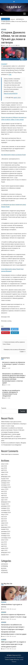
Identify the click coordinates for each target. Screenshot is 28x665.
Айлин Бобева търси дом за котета (11, 421)
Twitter (15, 329)
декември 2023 (5, 531)
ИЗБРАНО (4, 570)
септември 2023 (6, 537)
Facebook (6, 329)
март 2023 (4, 550)
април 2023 (4, 548)
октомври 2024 (5, 510)
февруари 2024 (5, 527)
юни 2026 (4, 468)
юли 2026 (4, 466)
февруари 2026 (5, 476)
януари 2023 (5, 554)
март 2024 (4, 525)
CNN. (9, 74)
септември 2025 (6, 487)
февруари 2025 (5, 502)
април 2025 (4, 497)
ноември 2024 (5, 508)
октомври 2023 (5, 535)
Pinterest (6, 332)
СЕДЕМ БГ (14, 7)
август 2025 (4, 489)
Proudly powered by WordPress (14, 657)
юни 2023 (4, 544)
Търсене (3, 408)
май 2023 (4, 546)
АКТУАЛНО (3, 29)
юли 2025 (4, 491)
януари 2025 (5, 504)
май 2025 (4, 495)
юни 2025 (4, 493)
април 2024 (4, 523)
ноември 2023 (5, 533)
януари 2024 (5, 529)
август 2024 (4, 514)
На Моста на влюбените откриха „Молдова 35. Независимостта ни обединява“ (11, 393)
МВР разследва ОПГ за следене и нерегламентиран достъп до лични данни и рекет (13, 438)
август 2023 (4, 540)
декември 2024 (5, 506)
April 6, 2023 (17, 97)
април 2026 (4, 472)
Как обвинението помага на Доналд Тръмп (13, 154)
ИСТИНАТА (4, 572)
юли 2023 (4, 542)
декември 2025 (5, 480)
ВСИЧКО (3, 568)
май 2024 (4, 521)
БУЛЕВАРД (4, 566)
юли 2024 (4, 516)
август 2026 (4, 464)
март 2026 (4, 474)
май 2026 (4, 470)
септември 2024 (6, 512)
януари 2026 (5, 478)
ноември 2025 (5, 483)
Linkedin (15, 332)
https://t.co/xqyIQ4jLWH (10, 93)
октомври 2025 (5, 485)
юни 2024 (4, 518)
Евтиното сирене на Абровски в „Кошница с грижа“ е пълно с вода (13, 364)
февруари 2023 (5, 552)
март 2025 (4, 500)
